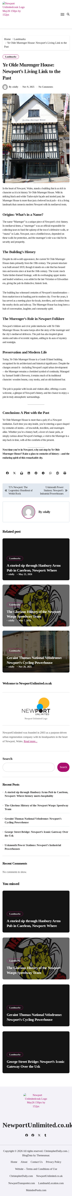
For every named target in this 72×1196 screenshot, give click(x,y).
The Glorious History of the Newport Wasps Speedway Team (36, 807)
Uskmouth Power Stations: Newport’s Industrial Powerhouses (33, 847)
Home (14, 1161)
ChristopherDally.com (21, 1176)
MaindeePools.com (36, 1190)
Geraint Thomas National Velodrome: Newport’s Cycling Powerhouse (33, 820)
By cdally (13, 87)
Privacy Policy (53, 1161)
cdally (46, 512)
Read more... (30, 741)
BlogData (27, 1155)
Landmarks (10, 56)
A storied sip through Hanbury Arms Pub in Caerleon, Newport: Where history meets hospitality (34, 570)
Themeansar (43, 1155)
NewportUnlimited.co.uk (49, 1176)
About (24, 1161)
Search (7, 758)
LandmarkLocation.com (51, 1183)
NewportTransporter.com (21, 1183)
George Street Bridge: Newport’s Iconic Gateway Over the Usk (36, 833)
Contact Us (37, 1161)
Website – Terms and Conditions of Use (36, 1169)
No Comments (46, 87)
